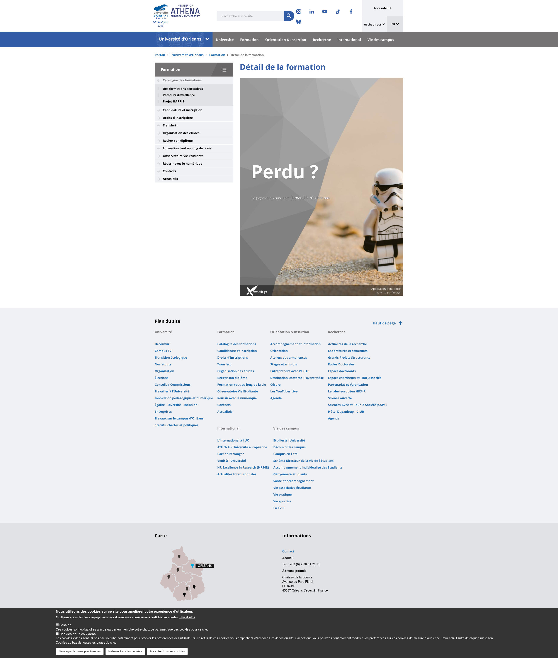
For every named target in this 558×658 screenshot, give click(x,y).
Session (65, 624)
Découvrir (162, 344)
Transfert (169, 125)
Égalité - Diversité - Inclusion (176, 405)
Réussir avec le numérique (182, 163)
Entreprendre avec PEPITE (289, 371)
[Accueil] (161, 10)
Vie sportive (282, 501)
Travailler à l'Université (172, 391)
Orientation (279, 351)
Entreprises (163, 411)
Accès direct (372, 24)
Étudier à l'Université (289, 440)
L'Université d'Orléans (187, 55)
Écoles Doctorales (341, 364)
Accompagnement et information (295, 344)
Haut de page (384, 323)
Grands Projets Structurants (349, 357)
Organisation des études (181, 133)
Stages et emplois (283, 364)
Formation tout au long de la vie (187, 148)
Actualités (170, 179)
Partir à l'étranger (230, 454)
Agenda (276, 398)
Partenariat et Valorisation (348, 384)
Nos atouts (163, 364)
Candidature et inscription (182, 110)
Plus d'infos (187, 617)
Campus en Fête (285, 454)
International (349, 39)
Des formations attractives (183, 88)
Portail (160, 55)
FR (393, 24)
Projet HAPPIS (173, 101)
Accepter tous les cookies (167, 651)
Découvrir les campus (289, 447)
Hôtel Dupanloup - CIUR (346, 411)
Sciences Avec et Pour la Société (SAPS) (357, 405)
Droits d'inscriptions (178, 118)
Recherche (322, 39)
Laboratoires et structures (347, 351)
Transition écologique (171, 357)
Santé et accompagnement (293, 481)
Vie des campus (380, 39)
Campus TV (163, 351)
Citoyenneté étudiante (290, 474)
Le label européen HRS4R (347, 391)
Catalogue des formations (182, 80)
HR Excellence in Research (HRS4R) (243, 467)
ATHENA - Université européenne (242, 447)
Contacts (169, 171)
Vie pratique (282, 494)
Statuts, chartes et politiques (176, 425)
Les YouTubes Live (284, 391)
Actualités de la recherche (347, 344)
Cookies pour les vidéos (78, 633)
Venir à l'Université (231, 461)
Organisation (164, 371)
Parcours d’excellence (179, 95)
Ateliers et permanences (288, 357)
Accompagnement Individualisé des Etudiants (307, 467)
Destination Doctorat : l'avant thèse (297, 378)
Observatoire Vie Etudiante (183, 156)
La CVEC (279, 508)
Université (225, 39)
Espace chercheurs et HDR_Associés (354, 378)
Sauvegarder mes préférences (80, 651)
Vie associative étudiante (292, 488)
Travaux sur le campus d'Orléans (179, 418)
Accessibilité (382, 8)
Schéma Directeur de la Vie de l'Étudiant (303, 461)
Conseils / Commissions (173, 384)
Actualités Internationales (236, 474)
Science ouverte (340, 398)
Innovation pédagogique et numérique (184, 398)
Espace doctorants (342, 371)
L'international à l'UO (233, 440)
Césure (275, 384)
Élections (161, 378)
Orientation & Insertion (285, 39)
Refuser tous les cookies (125, 651)
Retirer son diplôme (178, 140)
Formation (249, 39)
